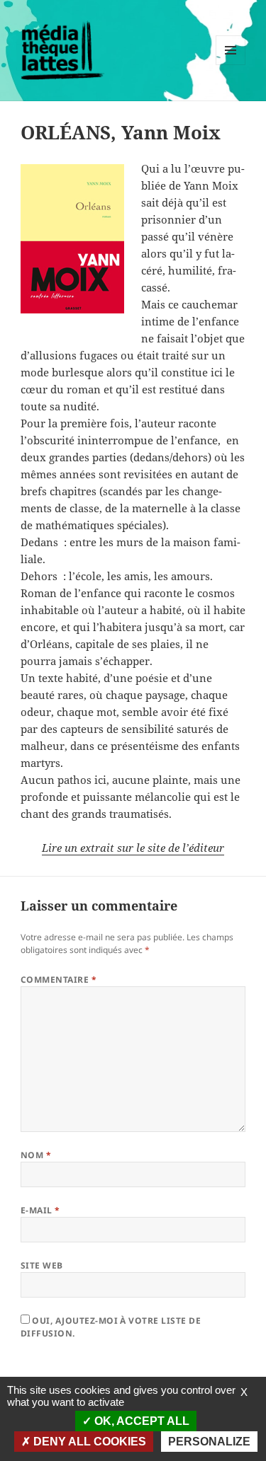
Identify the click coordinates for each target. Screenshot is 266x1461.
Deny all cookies (88, 1442)
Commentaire (58, 980)
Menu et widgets (230, 64)
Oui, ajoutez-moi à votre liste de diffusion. (111, 1327)
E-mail (40, 1210)
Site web (42, 1265)
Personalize (209, 1442)
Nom (36, 1155)
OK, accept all (140, 1421)
